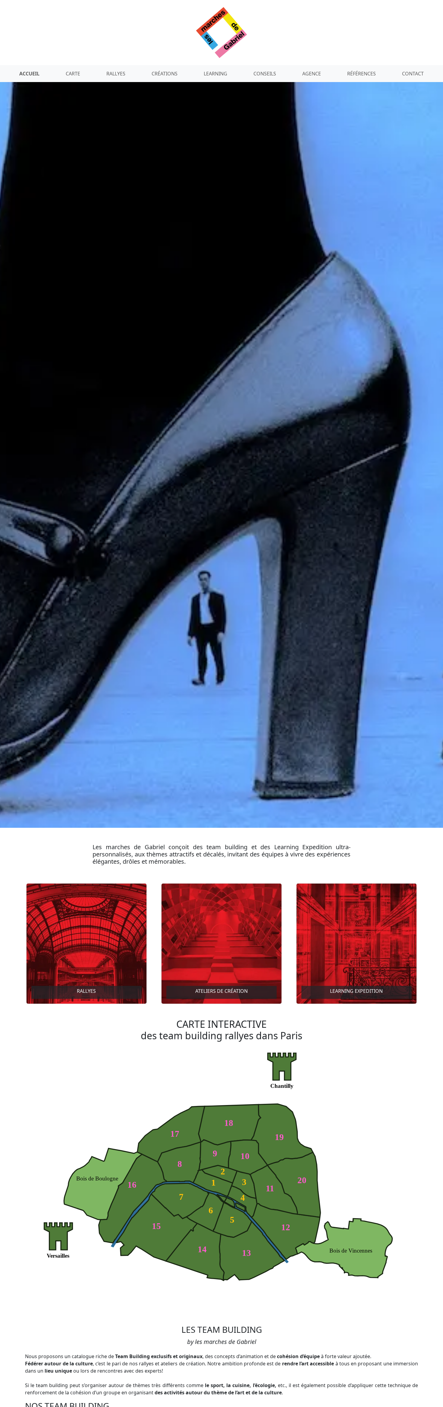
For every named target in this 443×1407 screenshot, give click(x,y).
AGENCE (311, 73)
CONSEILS (264, 73)
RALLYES (115, 73)
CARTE (73, 73)
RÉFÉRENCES (361, 73)
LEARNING (215, 73)
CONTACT (413, 73)
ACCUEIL (29, 73)
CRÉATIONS (165, 73)
